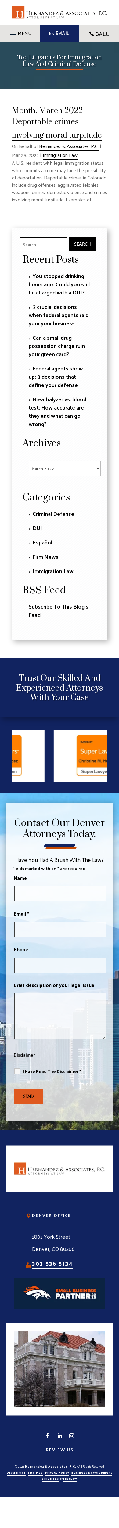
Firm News (46, 556)
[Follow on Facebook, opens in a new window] (47, 1436)
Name (20, 877)
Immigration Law (60, 154)
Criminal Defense (53, 513)
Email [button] (63, 34)
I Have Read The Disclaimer (52, 1071)
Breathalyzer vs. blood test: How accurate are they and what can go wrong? (57, 411)
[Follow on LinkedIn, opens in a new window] (59, 1436)
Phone (21, 949)
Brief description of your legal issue (54, 985)
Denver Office (51, 1215)
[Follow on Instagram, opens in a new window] (72, 1436)
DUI (37, 528)
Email (21, 913)
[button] (20, 30)
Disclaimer (24, 1055)
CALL (102, 34)
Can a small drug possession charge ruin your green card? (57, 345)
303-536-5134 (52, 1263)
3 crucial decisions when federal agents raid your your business (58, 315)
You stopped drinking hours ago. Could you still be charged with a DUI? (59, 284)
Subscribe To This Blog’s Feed (58, 610)
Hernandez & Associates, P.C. (69, 146)
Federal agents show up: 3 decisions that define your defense (56, 376)
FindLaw (70, 1478)
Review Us (60, 1450)
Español (42, 542)
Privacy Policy (57, 1472)
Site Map (35, 1472)
